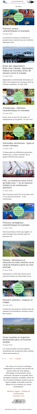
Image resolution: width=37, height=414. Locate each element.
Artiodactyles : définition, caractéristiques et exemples (16, 109)
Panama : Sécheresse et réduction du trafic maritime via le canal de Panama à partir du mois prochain (18, 263)
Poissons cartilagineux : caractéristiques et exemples (16, 224)
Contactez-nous (18, 396)
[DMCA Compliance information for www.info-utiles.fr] (19, 403)
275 (11, 359)
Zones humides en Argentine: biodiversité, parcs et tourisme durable (17, 339)
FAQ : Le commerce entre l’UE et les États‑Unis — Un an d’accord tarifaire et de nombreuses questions (18, 184)
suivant (17, 359)
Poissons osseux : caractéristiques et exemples (16, 29)
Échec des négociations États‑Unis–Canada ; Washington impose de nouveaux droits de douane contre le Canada (18, 69)
